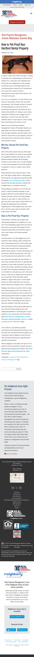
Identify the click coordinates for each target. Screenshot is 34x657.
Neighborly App (16, 502)
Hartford (8, 99)
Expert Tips (28, 5)
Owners (21, 5)
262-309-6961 (15, 322)
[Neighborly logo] (17, 2)
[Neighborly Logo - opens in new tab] (18, 575)
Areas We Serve (16, 496)
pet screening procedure (17, 180)
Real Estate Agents (16, 498)
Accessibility (25, 640)
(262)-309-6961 (19, 7)
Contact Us (16, 492)
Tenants (15, 5)
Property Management (8, 360)
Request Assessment (17, 22)
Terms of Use (8, 640)
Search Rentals (7, 5)
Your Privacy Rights (23, 641)
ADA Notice (17, 547)
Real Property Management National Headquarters (16, 500)
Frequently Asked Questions (18, 357)
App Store (12, 630)
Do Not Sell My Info (11, 641)
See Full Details (11, 454)
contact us (24, 319)
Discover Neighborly (16, 616)
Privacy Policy (16, 640)
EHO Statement (16, 504)
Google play (23, 630)
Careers (16, 508)
